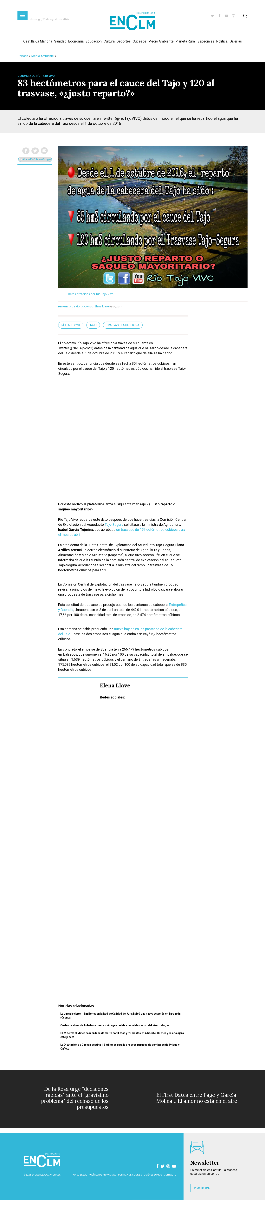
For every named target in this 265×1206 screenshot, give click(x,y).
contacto (170, 1174)
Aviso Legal (80, 1174)
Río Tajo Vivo (70, 325)
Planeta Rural (186, 41)
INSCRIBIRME (202, 1188)
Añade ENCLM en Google (36, 159)
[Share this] (25, 150)
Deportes (124, 41)
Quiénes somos (153, 1174)
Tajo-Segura (114, 524)
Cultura (109, 41)
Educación (94, 41)
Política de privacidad (102, 1174)
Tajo (93, 325)
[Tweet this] (35, 150)
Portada (22, 56)
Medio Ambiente (161, 41)
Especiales (205, 41)
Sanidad (60, 41)
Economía (76, 41)
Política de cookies (130, 1174)
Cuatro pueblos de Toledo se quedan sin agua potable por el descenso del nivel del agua (114, 1025)
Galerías (235, 41)
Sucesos (139, 41)
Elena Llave (102, 306)
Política (222, 41)
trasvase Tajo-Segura (122, 325)
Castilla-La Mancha (37, 41)
